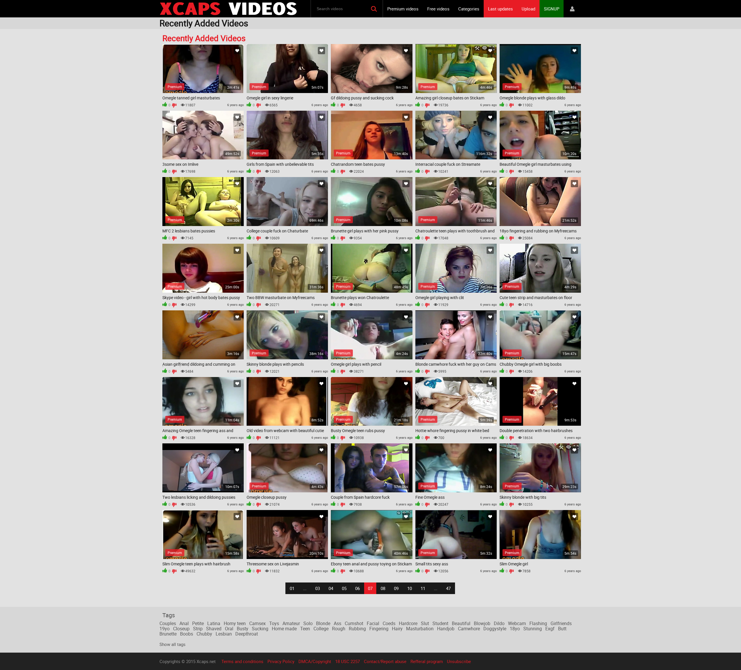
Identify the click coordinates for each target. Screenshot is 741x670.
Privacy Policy (280, 661)
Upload (528, 9)
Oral (229, 628)
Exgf (550, 628)
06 (357, 588)
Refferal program (426, 661)
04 (331, 588)
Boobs (186, 634)
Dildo (499, 623)
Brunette (168, 634)
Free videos (438, 9)
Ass (337, 623)
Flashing (538, 623)
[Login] (572, 8)
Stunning (532, 628)
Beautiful (461, 623)
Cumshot (354, 623)
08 (383, 588)
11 (423, 588)
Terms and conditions (242, 661)
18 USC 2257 (347, 661)
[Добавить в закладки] (237, 50)
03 (317, 588)
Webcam (517, 623)
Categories (468, 9)
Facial (373, 623)
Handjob (445, 628)
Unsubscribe (459, 661)
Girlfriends (561, 623)
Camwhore (469, 628)
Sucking (260, 628)
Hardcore (408, 623)
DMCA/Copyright (314, 661)
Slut (425, 623)
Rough (338, 628)
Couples (167, 623)
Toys (274, 623)
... (305, 588)
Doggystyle (494, 628)
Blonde (323, 623)
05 (344, 588)
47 (448, 588)
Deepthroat (246, 634)
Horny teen (235, 623)
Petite (198, 623)
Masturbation (420, 628)
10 (409, 588)
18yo (515, 628)
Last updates (500, 9)
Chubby (204, 634)
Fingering (378, 628)
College (321, 628)
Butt (562, 628)
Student (440, 623)
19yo (164, 628)
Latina (213, 623)
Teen (305, 628)
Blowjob (482, 623)
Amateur (291, 623)
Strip (198, 628)
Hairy (397, 628)
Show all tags (172, 644)
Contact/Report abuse (385, 661)
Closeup (181, 628)
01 (292, 588)
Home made (284, 628)
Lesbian (224, 634)
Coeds (389, 623)
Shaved (213, 628)
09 (396, 588)
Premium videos (403, 9)
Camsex (257, 623)
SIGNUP (551, 9)
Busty (242, 628)
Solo (308, 623)
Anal (184, 623)
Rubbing (357, 628)
